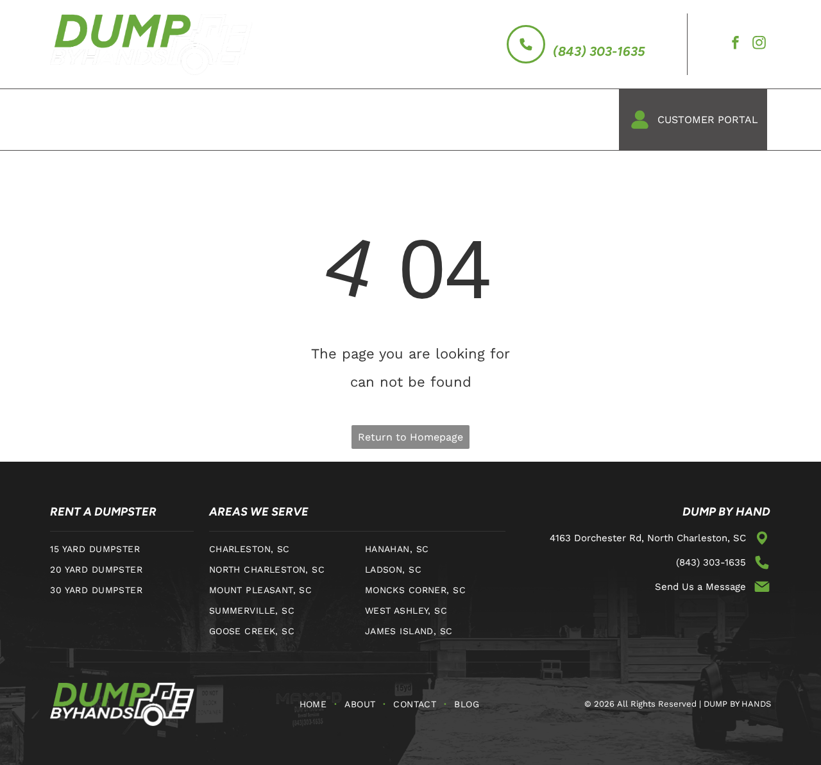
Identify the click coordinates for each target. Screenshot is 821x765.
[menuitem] (77, 119)
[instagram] (759, 44)
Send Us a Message (700, 587)
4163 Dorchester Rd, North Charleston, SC (648, 538)
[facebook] (735, 44)
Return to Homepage (410, 437)
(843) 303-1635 (599, 51)
